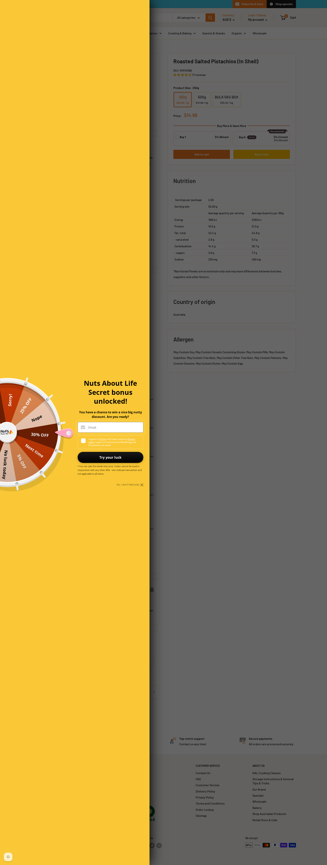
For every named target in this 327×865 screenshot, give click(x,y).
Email (92, 427)
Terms (102, 439)
